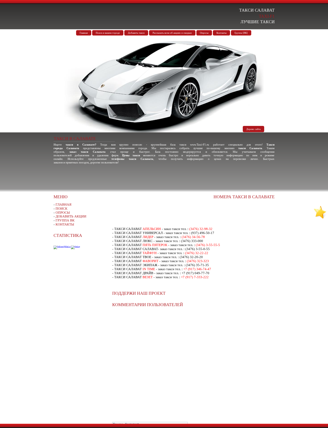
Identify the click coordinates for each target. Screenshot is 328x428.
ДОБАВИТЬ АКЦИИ (71, 216)
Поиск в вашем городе (108, 32)
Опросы (204, 32)
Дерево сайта (253, 129)
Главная (84, 32)
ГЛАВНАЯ (63, 204)
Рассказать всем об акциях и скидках (172, 32)
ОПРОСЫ (63, 212)
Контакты (221, 32)
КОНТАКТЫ (65, 224)
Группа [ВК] (241, 32)
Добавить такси (136, 32)
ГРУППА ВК (65, 220)
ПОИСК (61, 208)
